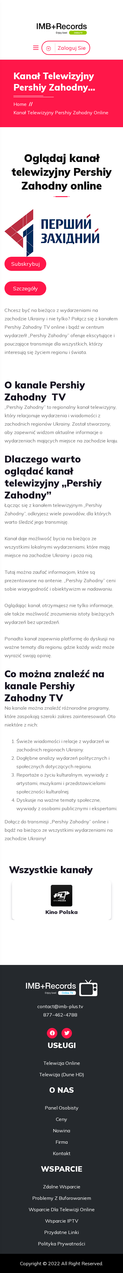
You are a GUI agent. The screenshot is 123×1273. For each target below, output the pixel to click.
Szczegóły (25, 288)
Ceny (61, 1119)
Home (20, 104)
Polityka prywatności (61, 1244)
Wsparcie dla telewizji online (62, 1209)
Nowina (61, 1131)
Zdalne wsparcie (61, 1187)
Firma (62, 1142)
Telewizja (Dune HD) (61, 1074)
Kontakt (61, 1153)
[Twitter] (66, 1033)
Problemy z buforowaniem (61, 1198)
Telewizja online (61, 1063)
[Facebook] (52, 1033)
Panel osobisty (62, 1108)
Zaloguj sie (72, 47)
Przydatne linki (61, 1232)
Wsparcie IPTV (61, 1221)
